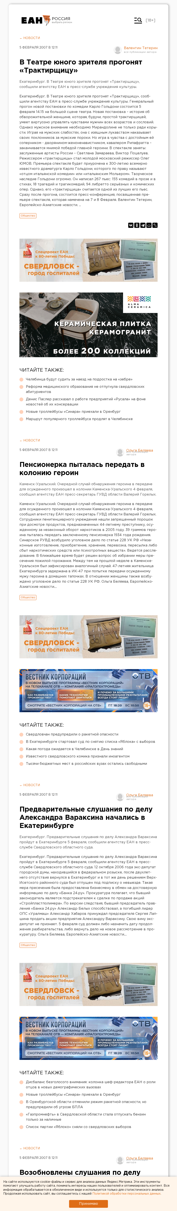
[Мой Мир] (149, 225)
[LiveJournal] (155, 225)
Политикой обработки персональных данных (126, 1193)
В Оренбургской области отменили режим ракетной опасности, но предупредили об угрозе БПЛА (86, 1104)
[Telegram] (142, 225)
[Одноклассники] (136, 225)
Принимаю (88, 1203)
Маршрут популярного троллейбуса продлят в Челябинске (79, 419)
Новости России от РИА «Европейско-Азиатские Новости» (36, 20)
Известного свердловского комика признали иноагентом (78, 756)
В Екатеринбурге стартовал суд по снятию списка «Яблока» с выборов (90, 741)
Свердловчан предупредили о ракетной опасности (72, 734)
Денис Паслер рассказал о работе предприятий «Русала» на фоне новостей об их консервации (86, 402)
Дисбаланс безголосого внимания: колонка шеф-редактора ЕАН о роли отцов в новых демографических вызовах (90, 1085)
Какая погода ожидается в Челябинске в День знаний (74, 749)
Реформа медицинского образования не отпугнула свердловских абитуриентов (85, 389)
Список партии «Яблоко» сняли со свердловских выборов (78, 1127)
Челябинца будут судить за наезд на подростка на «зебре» (79, 379)
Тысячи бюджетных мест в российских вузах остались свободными (86, 763)
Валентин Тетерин (141, 48)
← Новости (29, 38)
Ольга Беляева (139, 450)
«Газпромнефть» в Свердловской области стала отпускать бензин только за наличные (86, 1117)
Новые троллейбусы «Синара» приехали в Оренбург (73, 411)
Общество (28, 215)
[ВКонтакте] (130, 225)
